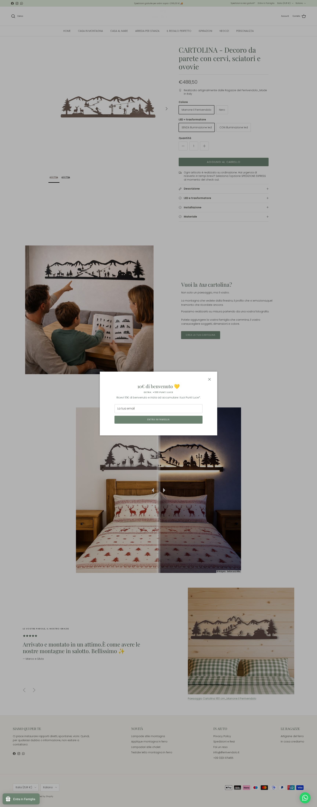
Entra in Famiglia (158, 419)
